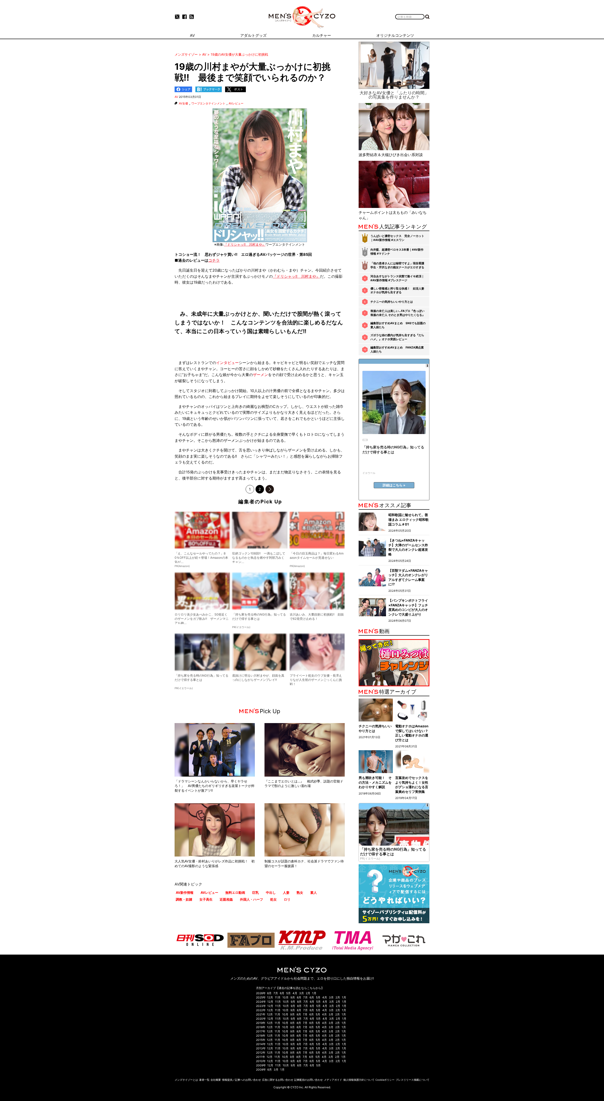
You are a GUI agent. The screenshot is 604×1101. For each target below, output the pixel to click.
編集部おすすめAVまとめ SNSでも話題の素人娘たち (398, 325)
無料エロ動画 (235, 892)
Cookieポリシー (384, 1079)
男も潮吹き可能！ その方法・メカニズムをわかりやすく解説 (375, 782)
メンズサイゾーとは (186, 1079)
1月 (314, 993)
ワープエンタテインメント (208, 103)
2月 (308, 993)
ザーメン (260, 374)
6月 (282, 993)
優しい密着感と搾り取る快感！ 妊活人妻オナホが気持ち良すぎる (397, 290)
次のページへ (269, 489)
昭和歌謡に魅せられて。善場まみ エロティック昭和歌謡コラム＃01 (408, 519)
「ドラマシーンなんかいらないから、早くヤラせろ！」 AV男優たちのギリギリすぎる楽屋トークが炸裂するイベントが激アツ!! (215, 785)
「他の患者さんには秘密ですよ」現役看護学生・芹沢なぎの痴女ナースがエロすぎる (397, 265)
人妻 (286, 892)
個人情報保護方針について (358, 1079)
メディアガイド (333, 1079)
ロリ (287, 899)
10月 (285, 997)
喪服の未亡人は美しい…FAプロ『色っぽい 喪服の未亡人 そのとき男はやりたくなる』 (397, 313)
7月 (275, 993)
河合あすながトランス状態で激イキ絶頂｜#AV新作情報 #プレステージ (397, 278)
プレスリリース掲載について (412, 1079)
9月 (292, 997)
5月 (288, 993)
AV (176, 97)
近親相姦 (226, 899)
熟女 (300, 892)
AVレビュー (236, 103)
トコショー (184, 254)
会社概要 (215, 1079)
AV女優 (183, 103)
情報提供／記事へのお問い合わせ (241, 1079)
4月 (295, 993)
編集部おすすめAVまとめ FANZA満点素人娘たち (397, 349)
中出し (271, 892)
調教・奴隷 (184, 899)
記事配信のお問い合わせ (308, 1079)
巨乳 (255, 892)
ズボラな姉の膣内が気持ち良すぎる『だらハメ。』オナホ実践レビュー (397, 337)
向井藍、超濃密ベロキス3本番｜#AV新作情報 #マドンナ (397, 251)
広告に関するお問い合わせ (277, 1079)
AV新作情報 (184, 892)
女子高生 (206, 899)
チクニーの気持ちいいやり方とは (391, 301)
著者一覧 (204, 1079)
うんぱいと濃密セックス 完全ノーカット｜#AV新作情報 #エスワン (397, 238)
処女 (273, 899)
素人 (313, 892)
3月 (301, 993)
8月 (269, 993)
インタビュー (227, 362)
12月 (270, 997)
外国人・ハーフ (251, 899)
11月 (278, 997)
